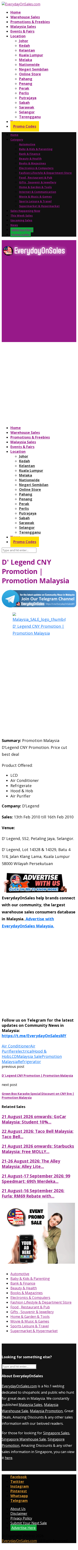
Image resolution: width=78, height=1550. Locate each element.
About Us (18, 1508)
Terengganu (30, 116)
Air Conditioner (16, 1046)
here (8, 1457)
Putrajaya (27, 97)
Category (16, 139)
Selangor (27, 112)
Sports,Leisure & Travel (35, 201)
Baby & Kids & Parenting (35, 149)
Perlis (24, 93)
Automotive (27, 144)
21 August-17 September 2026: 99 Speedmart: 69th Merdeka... (36, 1178)
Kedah (24, 45)
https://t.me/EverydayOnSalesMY (34, 1035)
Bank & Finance (29, 154)
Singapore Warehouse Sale (24, 1439)
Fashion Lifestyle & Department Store (45, 173)
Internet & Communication (37, 192)
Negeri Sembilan (33, 69)
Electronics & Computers (36, 168)
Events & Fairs (22, 31)
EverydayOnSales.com (19, 1386)
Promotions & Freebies (30, 21)
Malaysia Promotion (46, 1411)
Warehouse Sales (25, 17)
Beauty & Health (30, 158)
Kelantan (27, 50)
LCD (13, 1056)
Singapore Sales (56, 1433)
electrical (24, 1051)
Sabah (24, 102)
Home (15, 12)
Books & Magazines (32, 163)
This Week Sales (21, 215)
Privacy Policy (21, 1518)
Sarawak (26, 107)
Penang (25, 83)
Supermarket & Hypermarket (39, 206)
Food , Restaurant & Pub (35, 177)
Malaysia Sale (29, 1056)
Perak (24, 88)
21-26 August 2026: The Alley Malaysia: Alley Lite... (31, 1163)
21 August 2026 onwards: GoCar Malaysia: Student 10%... (34, 1119)
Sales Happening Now (25, 211)
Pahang (25, 78)
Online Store (30, 74)
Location (18, 36)
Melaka (25, 59)
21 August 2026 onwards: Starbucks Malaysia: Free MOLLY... (38, 1148)
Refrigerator (29, 1061)
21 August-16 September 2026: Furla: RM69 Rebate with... (33, 1193)
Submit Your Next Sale (28, 1523)
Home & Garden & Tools (35, 187)
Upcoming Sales (21, 220)
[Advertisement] (39, 301)
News (14, 225)
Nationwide (29, 64)
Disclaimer (18, 1513)
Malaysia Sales (23, 26)
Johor (23, 40)
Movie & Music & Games (35, 196)
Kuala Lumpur (31, 55)
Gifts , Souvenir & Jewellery (37, 182)
